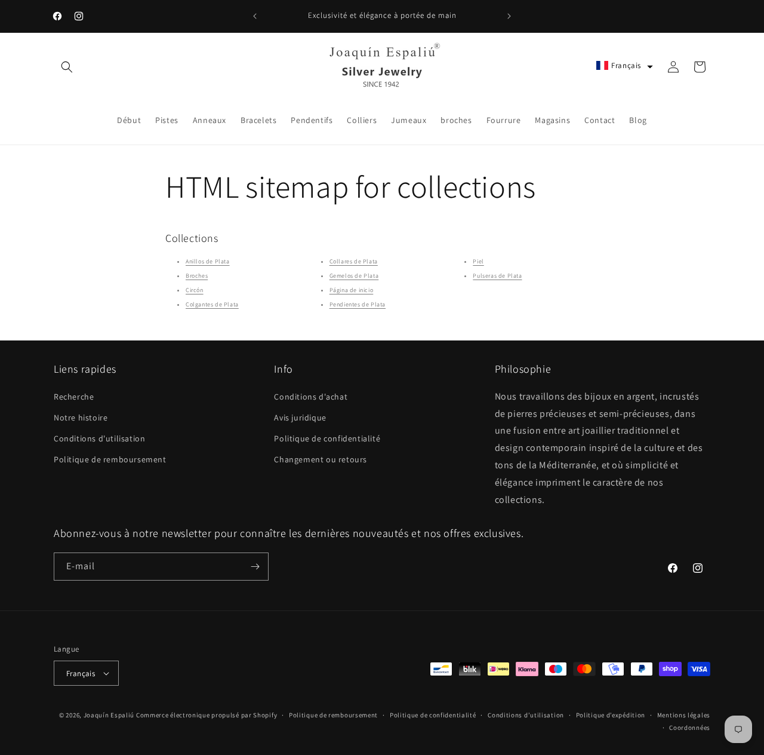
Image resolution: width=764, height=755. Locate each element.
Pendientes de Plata (357, 304)
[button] (67, 67)
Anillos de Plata (208, 261)
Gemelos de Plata (354, 276)
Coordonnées (689, 727)
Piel (478, 261)
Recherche (74, 396)
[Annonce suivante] (509, 16)
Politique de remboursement (110, 459)
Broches (197, 276)
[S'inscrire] (255, 567)
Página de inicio (351, 290)
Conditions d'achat (310, 396)
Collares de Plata (353, 261)
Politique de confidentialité (327, 438)
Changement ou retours (320, 459)
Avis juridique (300, 417)
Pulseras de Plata (497, 276)
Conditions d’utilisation (526, 715)
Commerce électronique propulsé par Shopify (206, 715)
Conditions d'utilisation (99, 438)
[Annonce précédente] (255, 16)
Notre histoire (80, 417)
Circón (195, 290)
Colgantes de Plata (212, 304)
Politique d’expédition (610, 715)
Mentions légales (683, 715)
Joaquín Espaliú (109, 715)
